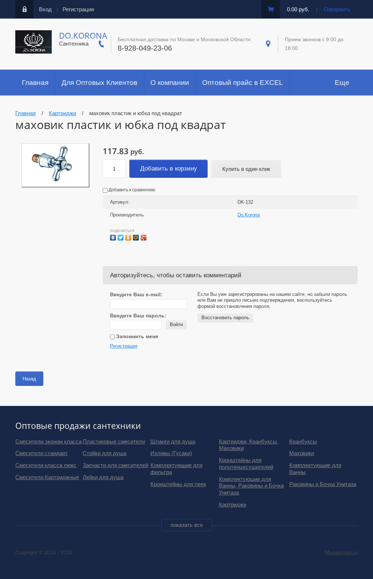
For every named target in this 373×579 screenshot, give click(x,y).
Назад (29, 379)
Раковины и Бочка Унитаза (322, 484)
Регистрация (78, 9)
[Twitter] (121, 236)
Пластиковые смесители (114, 441)
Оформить (337, 9)
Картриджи (232, 504)
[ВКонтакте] (114, 236)
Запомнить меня (136, 336)
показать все (186, 525)
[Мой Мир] (137, 236)
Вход (45, 9)
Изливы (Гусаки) (171, 453)
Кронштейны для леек (178, 484)
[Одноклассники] (129, 236)
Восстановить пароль (225, 317)
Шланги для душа (172, 441)
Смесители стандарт (41, 453)
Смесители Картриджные (47, 477)
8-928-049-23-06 (145, 48)
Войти (176, 324)
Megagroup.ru (341, 552)
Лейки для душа (103, 477)
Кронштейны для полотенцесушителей (246, 463)
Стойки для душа (104, 453)
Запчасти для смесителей (115, 465)
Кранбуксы (303, 441)
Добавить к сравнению (131, 189)
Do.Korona (83, 35)
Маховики (301, 453)
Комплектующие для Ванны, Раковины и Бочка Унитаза (251, 486)
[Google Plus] (144, 236)
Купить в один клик (246, 169)
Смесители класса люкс (45, 465)
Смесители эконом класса (48, 441)
